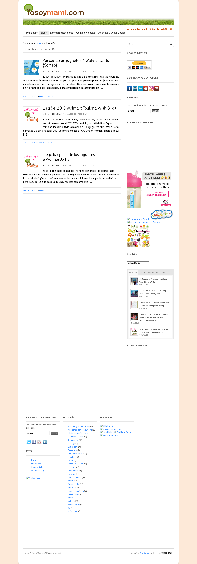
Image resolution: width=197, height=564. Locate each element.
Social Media (73, 484)
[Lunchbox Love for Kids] (138, 219)
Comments (153, 272)
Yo (69, 508)
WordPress (144, 553)
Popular (133, 272)
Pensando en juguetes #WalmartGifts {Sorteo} (76, 63)
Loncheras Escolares (61, 32)
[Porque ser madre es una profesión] (54, 16)
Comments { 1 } (46, 96)
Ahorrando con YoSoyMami (75, 71)
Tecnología (73, 494)
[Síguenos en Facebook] (129, 90)
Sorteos (91, 71)
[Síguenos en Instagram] (151, 90)
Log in (33, 460)
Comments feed (38, 467)
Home (39, 43)
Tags (163, 272)
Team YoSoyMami (76, 491)
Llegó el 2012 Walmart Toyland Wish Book (79, 108)
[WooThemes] (166, 553)
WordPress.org (37, 470)
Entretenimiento (75, 453)
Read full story (30, 96)
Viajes (70, 497)
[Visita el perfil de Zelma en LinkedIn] (140, 90)
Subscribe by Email (136, 29)
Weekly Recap (74, 504)
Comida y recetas (85, 32)
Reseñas (71, 474)
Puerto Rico (73, 470)
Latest (143, 272)
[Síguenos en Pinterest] (156, 90)
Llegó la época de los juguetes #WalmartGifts (69, 157)
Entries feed (36, 463)
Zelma (47, 71)
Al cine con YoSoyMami (78, 433)
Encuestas (72, 450)
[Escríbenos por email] (135, 90)
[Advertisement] (136, 9)
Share (70, 480)
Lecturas (71, 467)
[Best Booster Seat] (109, 435)
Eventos (71, 457)
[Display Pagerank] (35, 478)
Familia (71, 460)
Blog (42, 33)
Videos (71, 501)
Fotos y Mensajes (75, 463)
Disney (71, 443)
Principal (30, 33)
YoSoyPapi (72, 511)
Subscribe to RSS (159, 29)
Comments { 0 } (46, 143)
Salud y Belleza (75, 477)
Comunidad (73, 440)
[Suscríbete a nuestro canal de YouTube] (145, 90)
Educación (72, 447)
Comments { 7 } (45, 190)
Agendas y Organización (111, 32)
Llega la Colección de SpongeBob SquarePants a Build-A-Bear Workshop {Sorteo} (153, 317)
